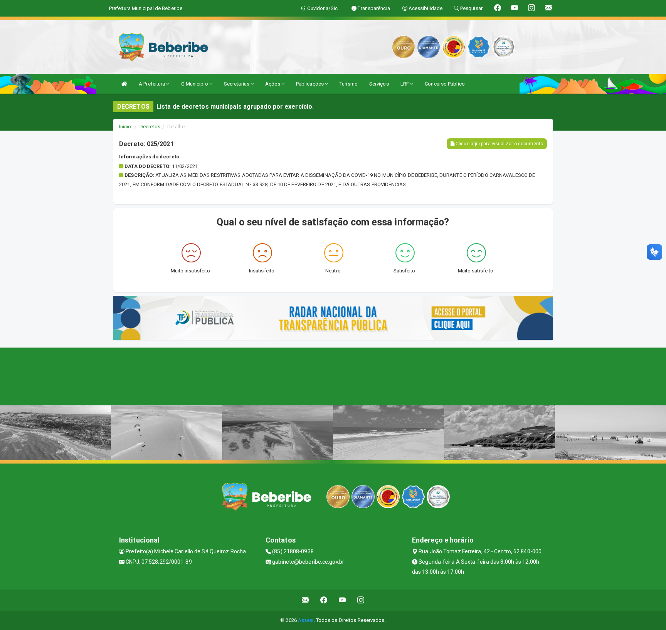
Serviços (379, 84)
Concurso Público (445, 84)
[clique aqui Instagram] (361, 600)
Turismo (349, 84)
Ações (273, 84)
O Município (195, 84)
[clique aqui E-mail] (305, 600)
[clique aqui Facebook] (324, 600)
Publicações (310, 84)
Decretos (150, 126)
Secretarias (237, 84)
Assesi (306, 620)
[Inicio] (124, 84)
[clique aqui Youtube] (342, 600)
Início (125, 126)
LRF (405, 84)
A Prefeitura (152, 84)
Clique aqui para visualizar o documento (498, 143)
